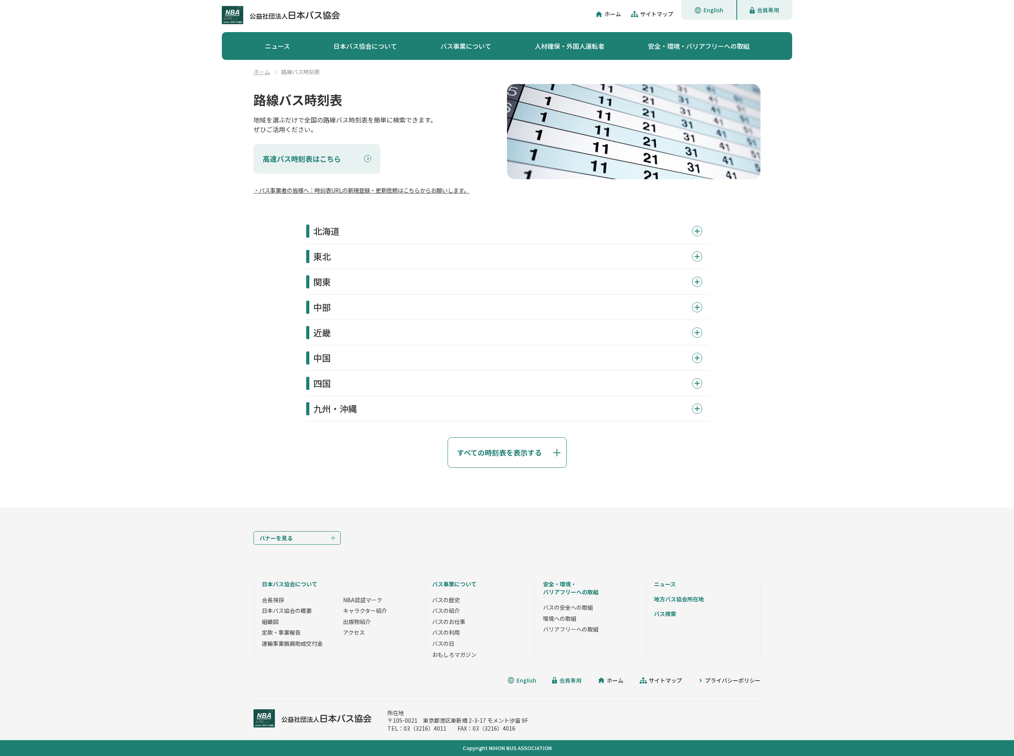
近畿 (322, 332)
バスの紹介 (446, 610)
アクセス (354, 632)
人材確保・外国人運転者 (569, 46)
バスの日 (443, 643)
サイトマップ (656, 14)
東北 (322, 256)
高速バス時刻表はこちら (302, 158)
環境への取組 (559, 618)
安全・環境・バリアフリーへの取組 (698, 46)
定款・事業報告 (281, 632)
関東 (322, 281)
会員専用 (768, 10)
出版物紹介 (357, 622)
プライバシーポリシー (732, 680)
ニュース (277, 46)
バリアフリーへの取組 (570, 629)
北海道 (326, 230)
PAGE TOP (990, 732)
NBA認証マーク (362, 600)
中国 (322, 357)
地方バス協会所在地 (679, 599)
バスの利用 (446, 632)
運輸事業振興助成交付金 (292, 643)
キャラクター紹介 (365, 610)
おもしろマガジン (454, 654)
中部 (322, 306)
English (713, 10)
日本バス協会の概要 (287, 610)
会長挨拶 (273, 600)
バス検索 (665, 614)
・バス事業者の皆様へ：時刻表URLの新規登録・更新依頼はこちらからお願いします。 (361, 190)
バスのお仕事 (448, 622)
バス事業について (465, 46)
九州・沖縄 (335, 408)
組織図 (270, 622)
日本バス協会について (365, 46)
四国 (322, 383)
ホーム (612, 14)
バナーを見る (276, 538)
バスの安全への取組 (568, 607)
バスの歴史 (446, 600)
